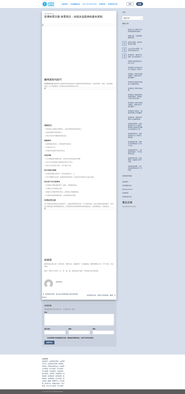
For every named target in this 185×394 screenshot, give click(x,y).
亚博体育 (102, 4)
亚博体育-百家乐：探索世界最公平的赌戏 (135, 112)
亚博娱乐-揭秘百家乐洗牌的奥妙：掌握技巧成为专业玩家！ (135, 96)
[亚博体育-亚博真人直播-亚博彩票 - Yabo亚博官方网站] (50, 4)
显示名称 (47, 329)
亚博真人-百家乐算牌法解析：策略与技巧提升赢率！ (135, 75)
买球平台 (48, 383)
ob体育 (51, 373)
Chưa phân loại (49, 13)
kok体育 (45, 368)
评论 (46, 312)
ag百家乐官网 (52, 364)
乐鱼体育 (52, 371)
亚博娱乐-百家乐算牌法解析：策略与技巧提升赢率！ (135, 104)
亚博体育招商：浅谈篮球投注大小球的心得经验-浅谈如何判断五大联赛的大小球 (135, 126)
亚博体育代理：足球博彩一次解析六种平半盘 (135, 160)
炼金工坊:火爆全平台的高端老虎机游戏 (135, 30)
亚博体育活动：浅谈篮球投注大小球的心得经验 (135, 135)
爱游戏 (60, 364)
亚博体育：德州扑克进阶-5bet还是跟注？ (135, 55)
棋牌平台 (55, 381)
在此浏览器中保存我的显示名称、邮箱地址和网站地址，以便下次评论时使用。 (70, 338)
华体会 (44, 366)
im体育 (61, 366)
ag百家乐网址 (54, 361)
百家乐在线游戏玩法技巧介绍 (135, 62)
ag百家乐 (45, 361)
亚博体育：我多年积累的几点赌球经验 (135, 118)
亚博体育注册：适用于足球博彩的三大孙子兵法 (135, 143)
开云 (47, 386)
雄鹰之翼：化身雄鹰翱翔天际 (135, 37)
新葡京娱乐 (56, 383)
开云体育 (52, 368)
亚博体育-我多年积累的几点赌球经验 (135, 83)
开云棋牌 (45, 371)
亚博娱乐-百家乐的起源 (135, 89)
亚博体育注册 (48, 83)
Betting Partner (89, 4)
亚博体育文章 (112, 4)
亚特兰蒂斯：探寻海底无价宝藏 (135, 43)
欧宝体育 (45, 373)
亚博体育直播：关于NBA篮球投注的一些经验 (135, 168)
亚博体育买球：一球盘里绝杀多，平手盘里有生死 (135, 151)
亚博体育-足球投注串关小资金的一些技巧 (135, 68)
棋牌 (49, 381)
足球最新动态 (75, 4)
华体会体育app (53, 366)
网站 (94, 329)
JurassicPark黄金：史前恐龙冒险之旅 (135, 49)
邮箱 (70, 329)
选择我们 (65, 4)
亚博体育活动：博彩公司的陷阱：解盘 (100, 295)
